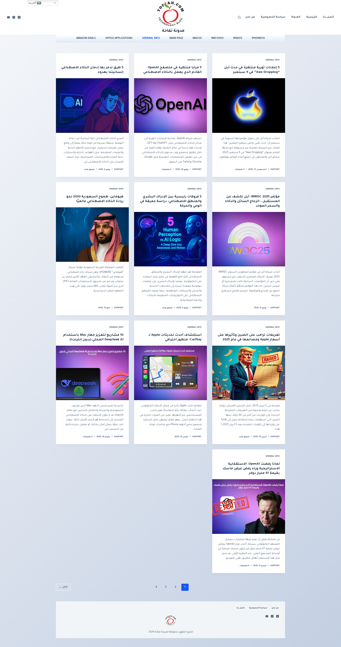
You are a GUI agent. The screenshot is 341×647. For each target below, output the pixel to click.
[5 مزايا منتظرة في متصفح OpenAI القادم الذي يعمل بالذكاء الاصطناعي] (170, 105)
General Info (151, 39)
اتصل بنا (328, 17)
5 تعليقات (239, 169)
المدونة (295, 17)
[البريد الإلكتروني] (8, 17)
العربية (32, 2)
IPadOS (237, 39)
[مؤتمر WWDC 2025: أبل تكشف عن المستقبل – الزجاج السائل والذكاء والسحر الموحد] (248, 239)
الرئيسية (311, 17)
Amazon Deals (86, 39)
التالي (64, 587)
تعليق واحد (89, 169)
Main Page (176, 39)
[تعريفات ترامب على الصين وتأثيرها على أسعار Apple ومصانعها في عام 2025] (248, 373)
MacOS (197, 39)
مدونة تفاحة (173, 31)
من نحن (250, 17)
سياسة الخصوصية (273, 17)
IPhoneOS (258, 39)
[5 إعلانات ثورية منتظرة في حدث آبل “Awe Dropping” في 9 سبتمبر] (248, 105)
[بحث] (239, 17)
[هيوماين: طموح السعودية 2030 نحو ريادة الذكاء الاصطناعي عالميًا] (92, 234)
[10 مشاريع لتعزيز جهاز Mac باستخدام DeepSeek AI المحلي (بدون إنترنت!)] (92, 373)
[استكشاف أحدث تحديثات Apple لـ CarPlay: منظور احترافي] (170, 373)
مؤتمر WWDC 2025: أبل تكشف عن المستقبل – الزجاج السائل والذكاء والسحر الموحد (252, 201)
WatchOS (217, 39)
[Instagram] (13, 17)
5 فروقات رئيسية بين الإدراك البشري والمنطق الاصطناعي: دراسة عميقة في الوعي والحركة (171, 201)
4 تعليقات (166, 169)
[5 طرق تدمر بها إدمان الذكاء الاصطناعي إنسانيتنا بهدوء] (92, 105)
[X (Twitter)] (19, 17)
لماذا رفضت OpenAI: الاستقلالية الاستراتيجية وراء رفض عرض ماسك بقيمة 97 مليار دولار (251, 468)
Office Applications (118, 39)
